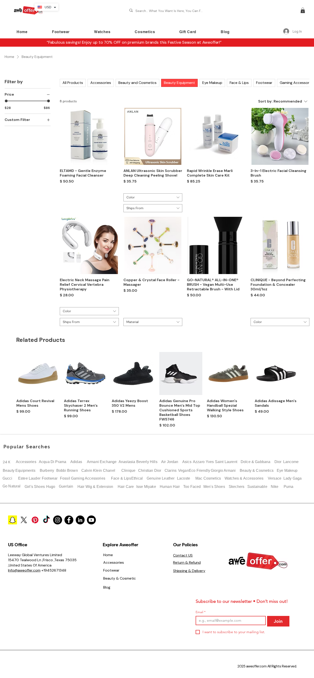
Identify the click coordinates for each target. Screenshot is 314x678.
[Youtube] (91, 519)
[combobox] (153, 197)
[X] (23, 519)
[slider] (6, 101)
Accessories (26, 462)
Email (201, 612)
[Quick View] (37, 373)
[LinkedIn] (80, 519)
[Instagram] (57, 519)
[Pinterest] (35, 519)
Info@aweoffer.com (24, 570)
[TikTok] (46, 519)
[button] (302, 10)
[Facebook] (68, 519)
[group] (157, 390)
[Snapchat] (12, 519)
